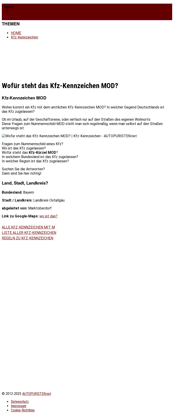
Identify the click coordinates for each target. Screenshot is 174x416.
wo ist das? (48, 216)
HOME (16, 33)
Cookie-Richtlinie (23, 410)
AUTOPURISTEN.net (36, 394)
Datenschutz (20, 401)
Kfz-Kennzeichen (23, 10)
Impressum (18, 406)
